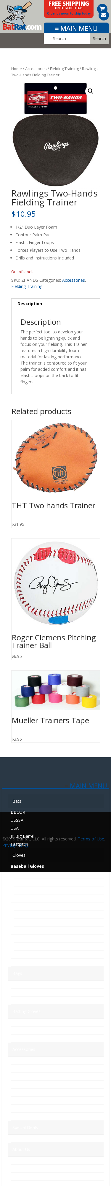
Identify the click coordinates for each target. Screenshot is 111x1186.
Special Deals (25, 1127)
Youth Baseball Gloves (35, 938)
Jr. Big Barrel (22, 836)
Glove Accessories (28, 1084)
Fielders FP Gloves (31, 922)
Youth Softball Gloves (34, 946)
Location (19, 1168)
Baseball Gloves (27, 866)
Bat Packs (20, 984)
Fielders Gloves (28, 890)
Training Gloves (27, 962)
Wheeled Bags (24, 992)
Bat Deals (20, 1138)
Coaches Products (28, 1068)
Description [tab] (29, 303)
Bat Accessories (26, 1076)
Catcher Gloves (28, 882)
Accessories (36, 68)
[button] (90, 91)
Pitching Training (26, 1108)
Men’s (16, 1022)
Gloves (18, 855)
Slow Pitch (22, 954)
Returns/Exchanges (29, 1176)
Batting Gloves (26, 1011)
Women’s (19, 1030)
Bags (17, 973)
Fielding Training (64, 68)
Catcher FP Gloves (31, 914)
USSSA (17, 820)
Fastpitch (19, 844)
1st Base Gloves (29, 874)
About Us (21, 1149)
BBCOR (18, 812)
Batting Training (26, 1092)
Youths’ (18, 1038)
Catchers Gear (24, 1060)
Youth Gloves (24, 930)
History (17, 1160)
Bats (16, 801)
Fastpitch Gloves (28, 898)
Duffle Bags (22, 1000)
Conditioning (23, 1116)
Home (16, 68)
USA (15, 828)
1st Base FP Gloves (32, 906)
